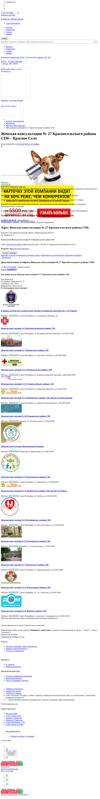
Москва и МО (11, 714)
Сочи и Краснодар (13, 716)
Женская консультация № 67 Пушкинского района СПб (25, 541)
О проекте (10, 664)
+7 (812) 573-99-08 (8, 267)
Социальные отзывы (12, 637)
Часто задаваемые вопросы (17, 680)
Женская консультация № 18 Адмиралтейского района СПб (27, 384)
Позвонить (6, 257)
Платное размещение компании (19, 676)
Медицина (10, 123)
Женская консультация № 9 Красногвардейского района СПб (28, 328)
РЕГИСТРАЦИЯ (15, 61)
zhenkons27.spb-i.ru (17, 187)
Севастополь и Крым (14, 725)
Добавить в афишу (13, 693)
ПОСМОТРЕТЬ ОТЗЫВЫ (28, 144)
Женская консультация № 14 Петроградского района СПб (26, 370)
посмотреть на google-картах (53, 255)
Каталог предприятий (15, 121)
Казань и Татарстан (14, 718)
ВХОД (3, 61)
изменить (8, 15)
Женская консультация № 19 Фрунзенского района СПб (25, 477)
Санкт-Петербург (13, 23)
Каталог (9, 27)
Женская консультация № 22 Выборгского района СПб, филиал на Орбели (34, 491)
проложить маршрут (73, 255)
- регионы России (12, 100)
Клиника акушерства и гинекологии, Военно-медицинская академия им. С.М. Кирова (39, 311)
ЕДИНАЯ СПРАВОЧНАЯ (12, 19)
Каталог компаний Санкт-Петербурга (21, 646)
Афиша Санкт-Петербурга (17, 649)
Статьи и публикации (15, 651)
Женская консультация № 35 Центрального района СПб (25, 587)
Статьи (9, 32)
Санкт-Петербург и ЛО (15, 722)
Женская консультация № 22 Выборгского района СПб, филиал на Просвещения (36, 398)
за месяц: (43, 57)
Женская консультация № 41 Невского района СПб (23, 611)
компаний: (17, 57)
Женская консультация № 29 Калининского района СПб (26, 520)
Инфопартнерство (13, 667)
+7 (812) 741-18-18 (8, 220)
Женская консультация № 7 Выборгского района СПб (25, 350)
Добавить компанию (14, 689)
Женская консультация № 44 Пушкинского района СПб (25, 416)
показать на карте (8, 255)
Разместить (10, 30)
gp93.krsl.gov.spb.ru (14, 244)
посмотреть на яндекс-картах (28, 255)
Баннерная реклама (14, 678)
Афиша (9, 34)
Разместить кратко (13, 691)
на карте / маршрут (9, 253)
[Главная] (6, 119)
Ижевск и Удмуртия (14, 720)
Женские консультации (15, 126)
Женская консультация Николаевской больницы (22, 446)
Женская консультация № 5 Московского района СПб (25, 565)
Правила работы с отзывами (22, 736)
